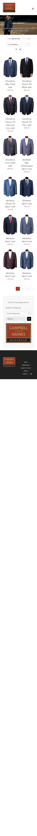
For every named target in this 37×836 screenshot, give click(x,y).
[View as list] (20, 49)
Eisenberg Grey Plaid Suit (10, 162)
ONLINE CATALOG (26, 368)
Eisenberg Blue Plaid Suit (10, 84)
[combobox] (18, 313)
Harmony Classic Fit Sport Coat (10, 203)
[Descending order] (29, 39)
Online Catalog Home (18, 302)
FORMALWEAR (26, 365)
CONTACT (25, 374)
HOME (25, 362)
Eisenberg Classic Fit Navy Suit (27, 121)
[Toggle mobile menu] (33, 9)
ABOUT (26, 371)
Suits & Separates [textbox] (18, 313)
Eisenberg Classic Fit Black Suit (27, 84)
